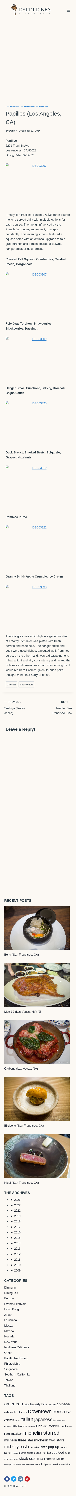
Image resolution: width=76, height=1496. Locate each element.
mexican (16, 1433)
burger (52, 1404)
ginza (17, 1420)
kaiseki (7, 1426)
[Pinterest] (27, 1479)
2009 (17, 1270)
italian (26, 1419)
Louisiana (10, 1320)
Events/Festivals (15, 1304)
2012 (17, 1254)
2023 (17, 1199)
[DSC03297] (38, 185)
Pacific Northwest (16, 1358)
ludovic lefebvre (48, 1426)
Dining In (10, 1287)
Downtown (40, 1411)
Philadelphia (12, 1363)
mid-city (11, 1446)
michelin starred (41, 1433)
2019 (17, 1216)
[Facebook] (7, 1479)
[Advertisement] (38, 61)
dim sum (22, 1412)
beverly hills (38, 1404)
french (11, 684)
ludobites (30, 1426)
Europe (9, 1298)
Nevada (9, 1336)
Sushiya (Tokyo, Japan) (14, 708)
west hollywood (43, 1464)
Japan (8, 1314)
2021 (17, 1210)
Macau (8, 1325)
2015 (17, 1237)
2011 (17, 1259)
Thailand (9, 1385)
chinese (63, 1404)
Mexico (9, 1331)
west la (56, 1464)
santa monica (42, 1452)
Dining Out (12, 106)
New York (10, 1342)
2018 (17, 1221)
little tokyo (18, 1426)
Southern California (35, 106)
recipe (15, 1453)
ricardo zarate (26, 1453)
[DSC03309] (38, 358)
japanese (43, 1419)
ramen (8, 1452)
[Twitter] (13, 1479)
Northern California (16, 1347)
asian (26, 1404)
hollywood (26, 684)
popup (63, 1447)
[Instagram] (20, 1479)
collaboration (10, 1412)
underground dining (12, 1464)
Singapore (10, 1369)
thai (41, 1459)
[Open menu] (68, 10)
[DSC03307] (38, 294)
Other (8, 1353)
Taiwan (8, 1380)
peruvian (35, 1447)
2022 (17, 1205)
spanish (13, 1459)
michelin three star (18, 1440)
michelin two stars (49, 1440)
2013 (17, 1248)
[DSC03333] (38, 606)
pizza (43, 1447)
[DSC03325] (38, 422)
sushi (34, 1458)
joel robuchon (59, 1420)
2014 (17, 1243)
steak (23, 1458)
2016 (17, 1232)
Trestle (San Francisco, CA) (62, 708)
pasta (24, 1446)
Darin (12, 130)
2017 (17, 1227)
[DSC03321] (38, 546)
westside (65, 1464)
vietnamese (28, 1464)
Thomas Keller (53, 1459)
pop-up (53, 1447)
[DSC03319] (38, 487)
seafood (58, 1452)
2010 (17, 1265)
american (13, 1403)
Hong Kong (11, 1309)
